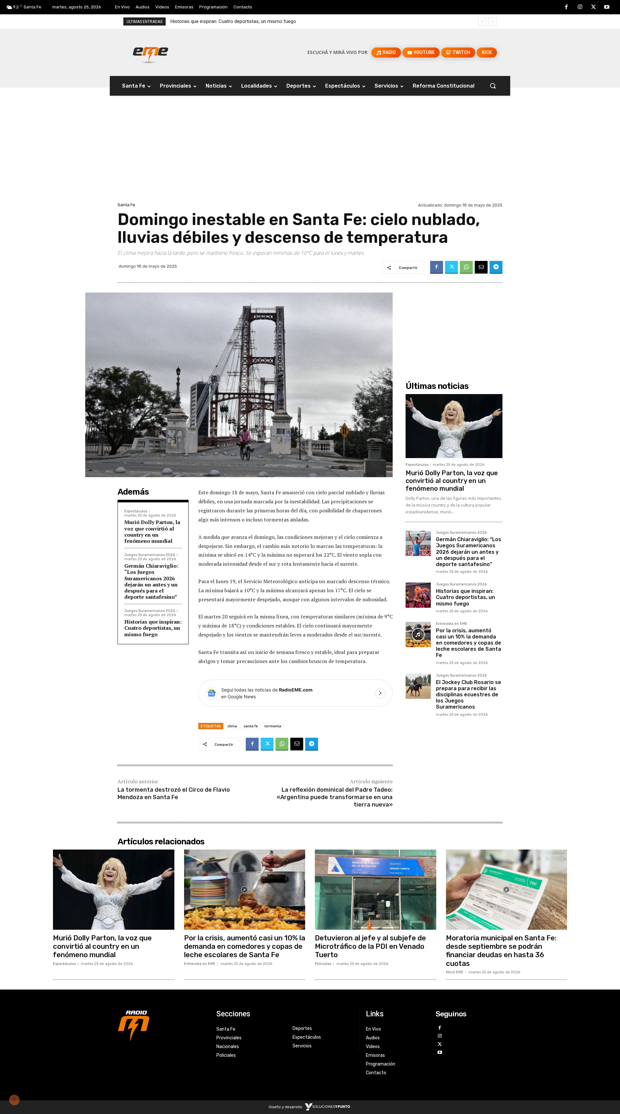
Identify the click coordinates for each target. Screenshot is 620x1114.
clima (232, 725)
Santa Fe (126, 205)
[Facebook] (567, 7)
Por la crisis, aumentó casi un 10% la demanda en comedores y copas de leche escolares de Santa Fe (282, 21)
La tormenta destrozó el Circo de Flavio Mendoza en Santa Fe (174, 793)
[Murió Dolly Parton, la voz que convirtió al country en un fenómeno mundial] (454, 426)
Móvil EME (454, 972)
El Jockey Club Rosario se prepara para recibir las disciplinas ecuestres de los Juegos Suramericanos (468, 694)
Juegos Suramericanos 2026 (149, 555)
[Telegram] (496, 267)
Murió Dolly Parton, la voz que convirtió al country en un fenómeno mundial (152, 531)
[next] (493, 21)
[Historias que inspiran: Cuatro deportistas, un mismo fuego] (418, 595)
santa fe (250, 725)
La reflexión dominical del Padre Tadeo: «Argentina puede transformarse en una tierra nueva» (335, 797)
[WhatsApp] (466, 267)
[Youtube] (607, 7)
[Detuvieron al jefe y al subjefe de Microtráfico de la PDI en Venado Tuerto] (375, 890)
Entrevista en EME (451, 624)
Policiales (323, 964)
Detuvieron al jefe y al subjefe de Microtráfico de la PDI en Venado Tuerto (370, 946)
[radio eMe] (162, 1025)
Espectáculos (135, 511)
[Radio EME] (150, 52)
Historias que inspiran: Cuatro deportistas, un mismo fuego (152, 627)
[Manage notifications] (14, 1100)
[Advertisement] (310, 152)
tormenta (272, 725)
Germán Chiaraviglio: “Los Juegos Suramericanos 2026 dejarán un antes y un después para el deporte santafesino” (151, 581)
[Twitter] (593, 7)
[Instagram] (580, 7)
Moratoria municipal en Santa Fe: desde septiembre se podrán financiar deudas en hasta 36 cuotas (501, 951)
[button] (492, 85)
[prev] (482, 21)
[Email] (481, 267)
